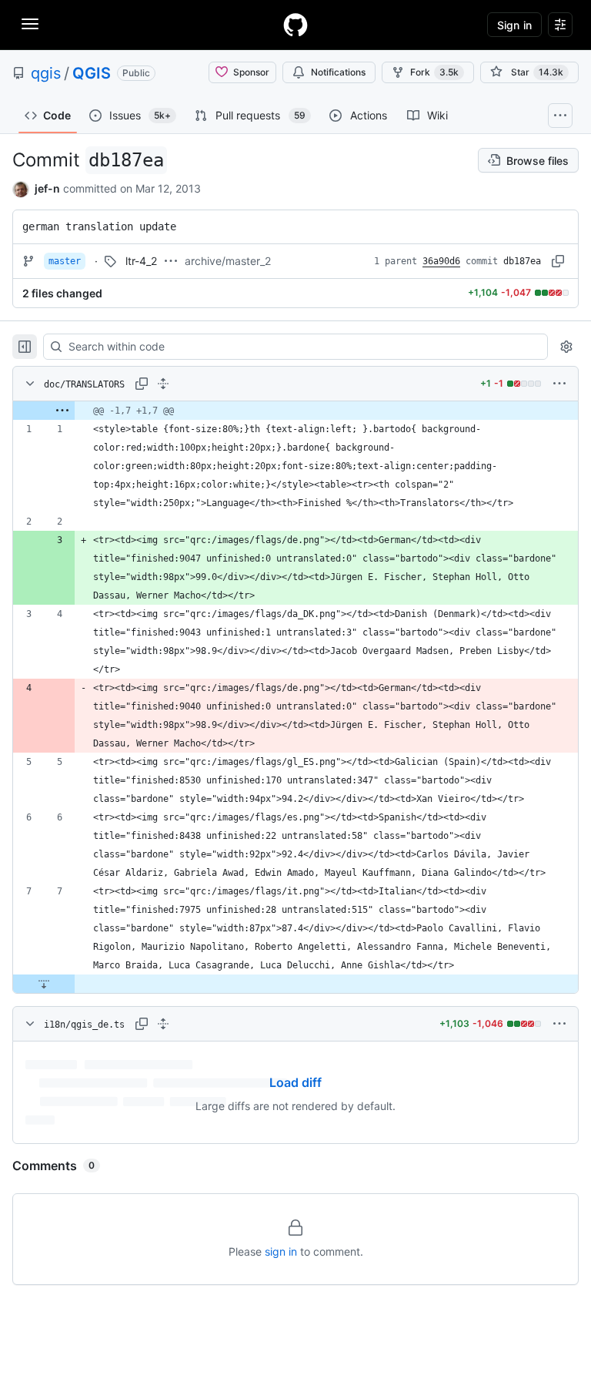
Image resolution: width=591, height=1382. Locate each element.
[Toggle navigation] (30, 23)
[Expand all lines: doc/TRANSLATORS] (163, 383)
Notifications (338, 72)
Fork (434, 72)
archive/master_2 (228, 260)
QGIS (91, 73)
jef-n (47, 188)
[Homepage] (295, 24)
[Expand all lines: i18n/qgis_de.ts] (163, 1024)
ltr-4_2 (141, 260)
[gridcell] (295, 410)
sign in (281, 1251)
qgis (46, 73)
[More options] (559, 383)
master (64, 261)
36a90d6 (441, 261)
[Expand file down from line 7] (44, 983)
